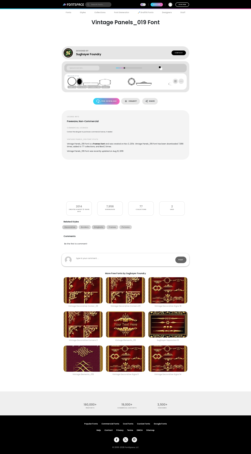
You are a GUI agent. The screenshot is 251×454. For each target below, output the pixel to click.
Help (98, 430)
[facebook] (116, 439)
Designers (167, 12)
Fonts (68, 12)
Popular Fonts (91, 423)
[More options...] (181, 81)
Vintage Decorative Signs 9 (125, 374)
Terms (130, 430)
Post (180, 260)
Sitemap (150, 430)
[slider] (124, 68)
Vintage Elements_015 (83, 374)
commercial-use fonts (127, 408)
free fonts (90, 408)
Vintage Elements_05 (125, 340)
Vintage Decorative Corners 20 (126, 306)
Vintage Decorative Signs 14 (167, 374)
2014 (79, 206)
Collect (133, 101)
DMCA (140, 430)
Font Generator (121, 12)
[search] (98, 4)
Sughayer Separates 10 (168, 340)
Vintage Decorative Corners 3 (83, 340)
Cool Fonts (128, 423)
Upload (156, 4)
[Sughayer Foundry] (69, 53)
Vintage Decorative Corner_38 (83, 306)
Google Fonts (160, 423)
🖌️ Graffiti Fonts (145, 12)
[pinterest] (134, 439)
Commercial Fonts (110, 423)
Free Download (108, 101)
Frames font (99, 143)
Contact (179, 53)
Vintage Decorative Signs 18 (168, 306)
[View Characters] (175, 81)
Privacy (119, 430)
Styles (83, 12)
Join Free (182, 4)
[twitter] (125, 439)
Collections (99, 12)
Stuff (182, 12)
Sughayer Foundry (88, 54)
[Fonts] (73, 5)
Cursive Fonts (143, 423)
